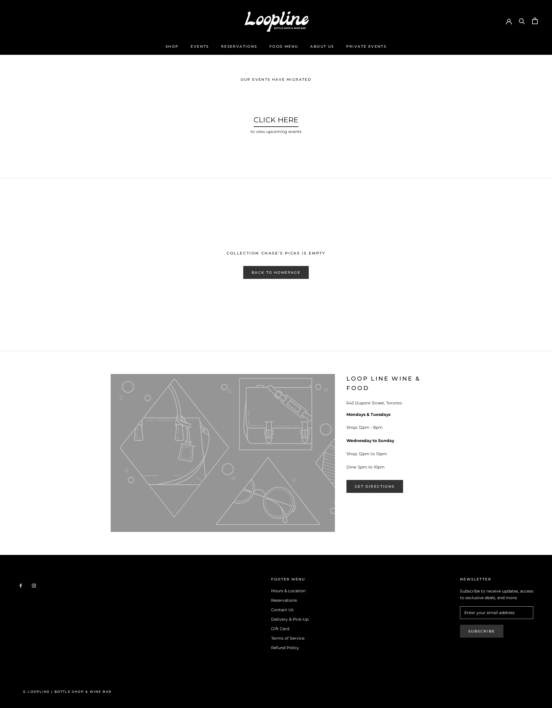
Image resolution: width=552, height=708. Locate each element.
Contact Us (282, 609)
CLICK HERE (276, 119)
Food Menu (283, 46)
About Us (322, 46)
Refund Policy (285, 647)
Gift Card (280, 628)
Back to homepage (276, 272)
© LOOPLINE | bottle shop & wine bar (67, 692)
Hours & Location (288, 590)
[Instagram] (34, 585)
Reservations (239, 46)
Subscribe (481, 631)
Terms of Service (287, 638)
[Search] (522, 21)
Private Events (366, 46)
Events (200, 46)
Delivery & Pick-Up (289, 619)
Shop (172, 46)
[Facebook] (21, 585)
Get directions (375, 486)
